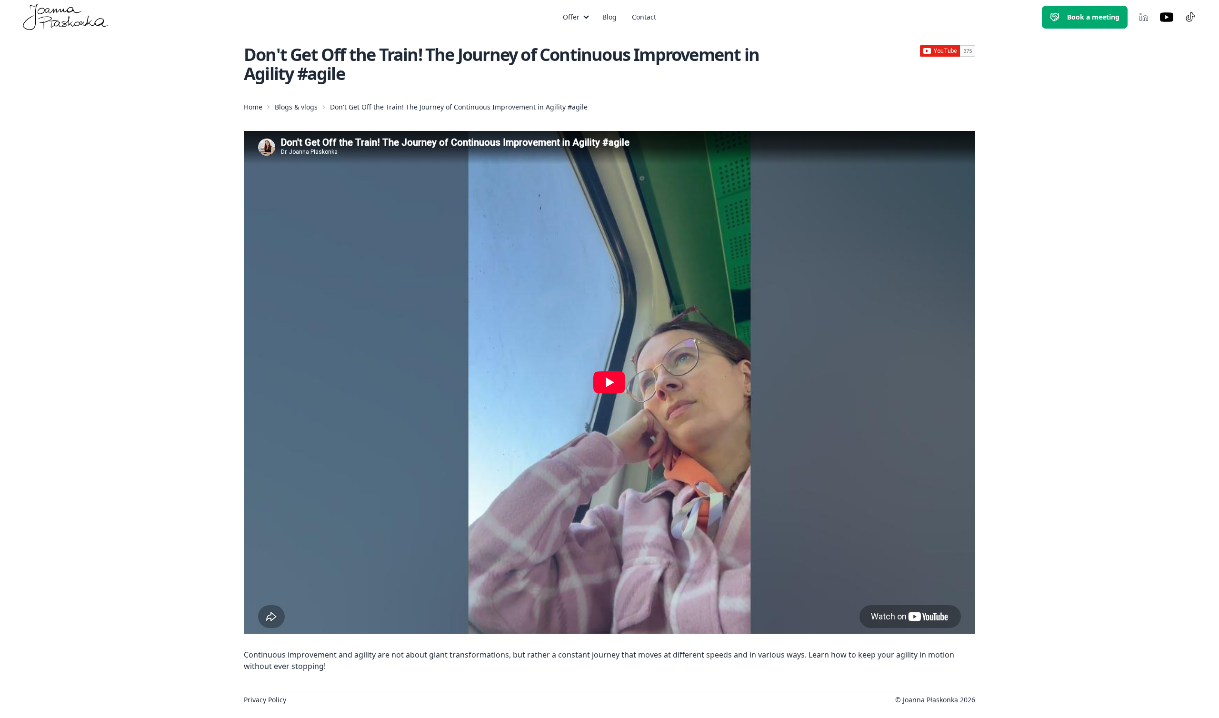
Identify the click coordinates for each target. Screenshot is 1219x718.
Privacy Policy (265, 699)
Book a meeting (1093, 16)
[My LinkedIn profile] (1144, 17)
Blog (609, 16)
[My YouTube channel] (1166, 17)
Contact (644, 16)
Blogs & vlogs (296, 106)
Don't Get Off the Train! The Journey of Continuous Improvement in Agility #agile (459, 106)
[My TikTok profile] (1190, 17)
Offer (571, 16)
